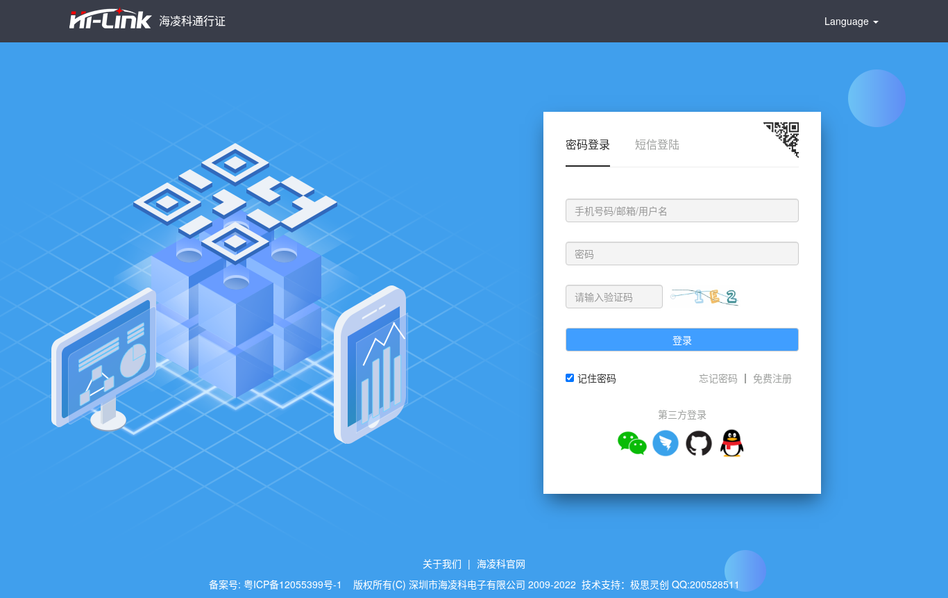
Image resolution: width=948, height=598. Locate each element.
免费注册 (772, 378)
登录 (682, 340)
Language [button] (848, 21)
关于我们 (442, 563)
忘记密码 (718, 378)
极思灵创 (649, 584)
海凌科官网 (501, 563)
